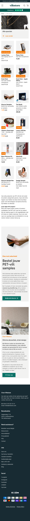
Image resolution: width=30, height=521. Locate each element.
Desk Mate (4, 79)
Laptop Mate (5, 55)
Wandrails (19, 156)
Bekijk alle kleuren (10, 298)
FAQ (2, 438)
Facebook (3, 482)
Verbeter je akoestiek (7, 464)
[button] (2, 5)
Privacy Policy (20, 506)
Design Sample (20, 180)
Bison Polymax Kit (6, 156)
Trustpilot (4, 477)
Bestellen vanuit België (7, 428)
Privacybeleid (5, 436)
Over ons (10, 375)
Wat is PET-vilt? (5, 461)
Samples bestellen (6, 456)
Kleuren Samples (6, 104)
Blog (2, 467)
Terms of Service (10, 506)
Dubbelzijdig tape (6, 459)
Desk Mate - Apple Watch (22, 79)
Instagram (4, 480)
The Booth (19, 104)
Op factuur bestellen (7, 454)
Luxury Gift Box (21, 130)
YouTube (3, 487)
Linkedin (3, 485)
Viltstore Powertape (7, 130)
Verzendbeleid (5, 433)
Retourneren (4, 431)
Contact (3, 441)
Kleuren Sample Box (7, 180)
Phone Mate (19, 55)
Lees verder (9, 36)
